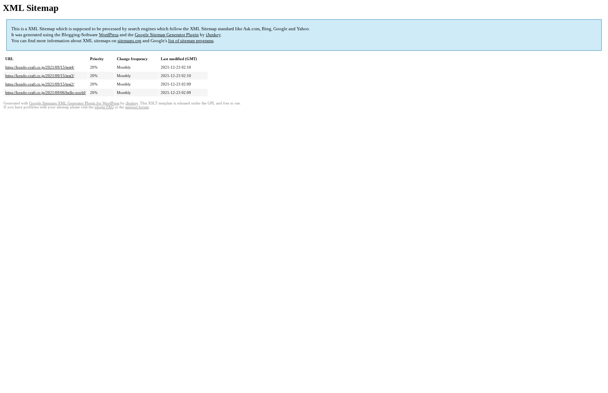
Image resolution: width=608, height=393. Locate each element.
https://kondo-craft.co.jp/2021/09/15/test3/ (39, 76)
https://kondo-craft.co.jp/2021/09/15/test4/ (39, 67)
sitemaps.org (129, 40)
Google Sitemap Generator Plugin (167, 34)
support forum (137, 107)
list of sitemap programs (191, 40)
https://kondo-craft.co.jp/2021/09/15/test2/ (39, 84)
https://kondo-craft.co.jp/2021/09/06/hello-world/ (45, 92)
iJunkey (213, 34)
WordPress (109, 34)
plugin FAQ (104, 107)
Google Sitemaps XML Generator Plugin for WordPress (74, 103)
